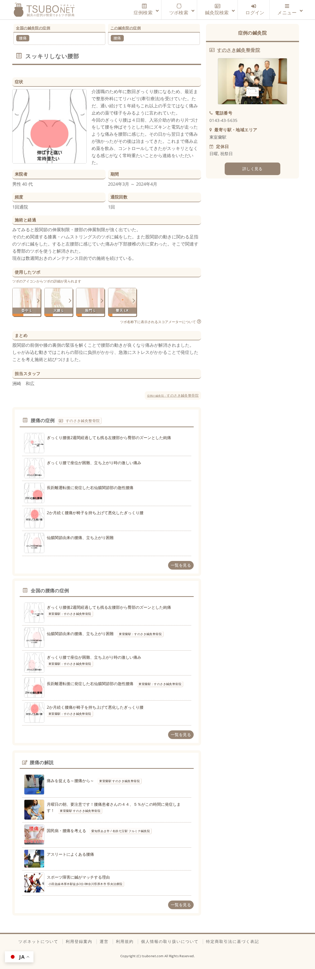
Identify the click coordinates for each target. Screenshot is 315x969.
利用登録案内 (79, 941)
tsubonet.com (153, 956)
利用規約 (125, 941)
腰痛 (23, 37)
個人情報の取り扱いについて (170, 941)
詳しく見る (252, 168)
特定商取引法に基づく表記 (232, 941)
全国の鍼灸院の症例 (33, 27)
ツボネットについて (38, 941)
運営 (104, 941)
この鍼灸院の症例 (125, 27)
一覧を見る (181, 565)
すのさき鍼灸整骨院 (173, 395)
